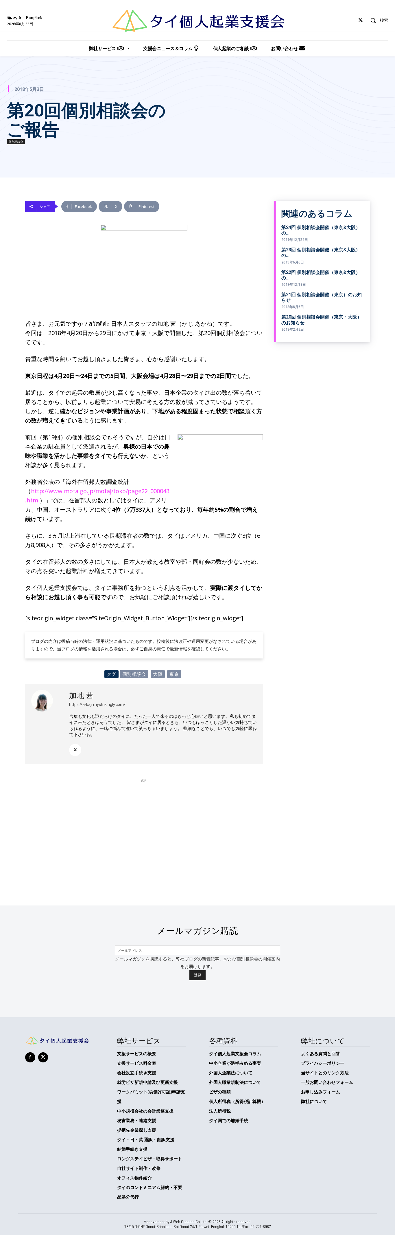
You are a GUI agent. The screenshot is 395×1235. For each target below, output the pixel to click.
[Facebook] (30, 1057)
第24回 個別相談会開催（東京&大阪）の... (320, 230)
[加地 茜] (47, 724)
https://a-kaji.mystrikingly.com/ (97, 704)
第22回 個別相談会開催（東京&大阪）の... (320, 275)
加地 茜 (81, 695)
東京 (174, 674)
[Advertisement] (144, 824)
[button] (377, 20)
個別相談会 (16, 142)
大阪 (158, 674)
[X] (361, 20)
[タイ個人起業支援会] (197, 21)
